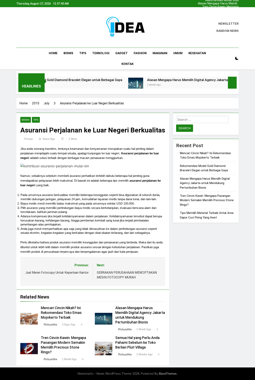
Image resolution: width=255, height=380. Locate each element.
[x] (28, 27)
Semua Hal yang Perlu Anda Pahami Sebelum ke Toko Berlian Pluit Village (137, 342)
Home (53, 53)
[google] (33, 27)
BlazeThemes (168, 373)
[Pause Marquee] (232, 83)
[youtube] (37, 27)
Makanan (160, 53)
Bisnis (68, 53)
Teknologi (100, 53)
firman (28, 138)
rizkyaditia (50, 324)
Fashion (140, 53)
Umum (177, 53)
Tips (82, 53)
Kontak (127, 64)
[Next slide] (236, 3)
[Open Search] (230, 58)
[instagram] (23, 27)
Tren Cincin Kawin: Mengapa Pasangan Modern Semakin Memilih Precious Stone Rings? (218, 6)
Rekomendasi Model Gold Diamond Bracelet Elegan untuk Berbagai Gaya (218, 13)
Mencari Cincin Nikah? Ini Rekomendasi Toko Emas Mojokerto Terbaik (222, 10)
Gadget (121, 53)
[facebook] (18, 27)
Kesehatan (197, 53)
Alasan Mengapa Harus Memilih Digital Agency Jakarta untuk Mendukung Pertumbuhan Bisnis (218, 3)
